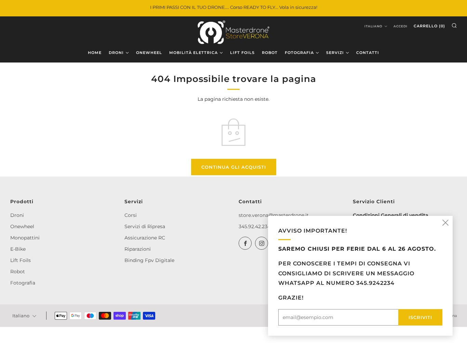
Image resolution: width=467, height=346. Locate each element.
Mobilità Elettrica (193, 52)
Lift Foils (20, 260)
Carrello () (429, 26)
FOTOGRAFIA (299, 52)
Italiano (373, 26)
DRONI (116, 52)
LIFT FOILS (242, 52)
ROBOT (270, 52)
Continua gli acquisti (233, 167)
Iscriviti (420, 317)
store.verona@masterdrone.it (274, 215)
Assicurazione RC (144, 238)
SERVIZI (335, 52)
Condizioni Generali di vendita (390, 215)
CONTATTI (367, 52)
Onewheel (22, 226)
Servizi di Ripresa (144, 226)
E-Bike (18, 249)
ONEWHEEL (149, 52)
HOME (95, 52)
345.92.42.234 (254, 226)
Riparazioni (137, 249)
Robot (17, 271)
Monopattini (25, 238)
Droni (17, 215)
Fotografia (22, 283)
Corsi (130, 215)
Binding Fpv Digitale (149, 260)
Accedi (400, 26)
